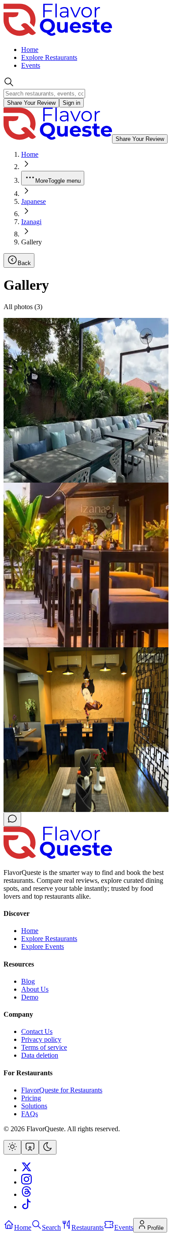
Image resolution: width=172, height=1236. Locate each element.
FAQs (29, 1114)
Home (29, 49)
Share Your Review (31, 103)
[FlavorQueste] (58, 857)
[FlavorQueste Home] (58, 34)
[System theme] (30, 1147)
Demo (29, 997)
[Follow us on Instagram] (26, 1182)
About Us (35, 989)
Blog (28, 981)
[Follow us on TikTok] (26, 1206)
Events (30, 65)
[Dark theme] (47, 1147)
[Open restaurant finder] (12, 819)
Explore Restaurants (49, 57)
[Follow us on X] (26, 1169)
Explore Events (42, 946)
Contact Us (36, 1031)
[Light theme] (12, 1147)
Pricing (31, 1098)
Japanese (33, 201)
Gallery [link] (31, 242)
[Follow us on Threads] (26, 1194)
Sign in (71, 103)
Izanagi (31, 221)
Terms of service (44, 1047)
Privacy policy (41, 1039)
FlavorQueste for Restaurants (61, 1090)
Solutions (34, 1106)
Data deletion (39, 1055)
